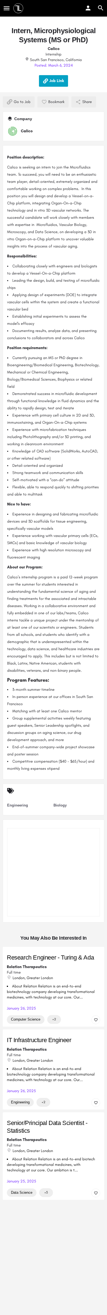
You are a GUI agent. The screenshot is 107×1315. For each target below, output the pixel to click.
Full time (14, 972)
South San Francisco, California (55, 59)
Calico (54, 48)
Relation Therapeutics (27, 966)
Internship (53, 54)
